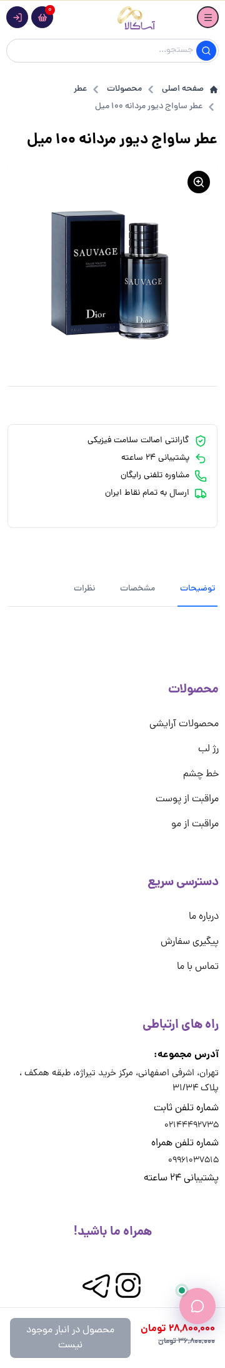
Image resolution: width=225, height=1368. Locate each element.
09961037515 (193, 1160)
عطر (80, 89)
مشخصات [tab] (137, 588)
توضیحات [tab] (197, 588)
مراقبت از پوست (187, 799)
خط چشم (201, 774)
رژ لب (208, 749)
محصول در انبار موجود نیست (70, 1338)
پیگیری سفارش (190, 942)
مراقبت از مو (195, 824)
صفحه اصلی (183, 89)
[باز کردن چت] (197, 1306)
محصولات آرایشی (184, 724)
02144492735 (191, 1125)
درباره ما (204, 917)
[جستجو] (206, 51)
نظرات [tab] (84, 588)
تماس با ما (198, 967)
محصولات (124, 89)
